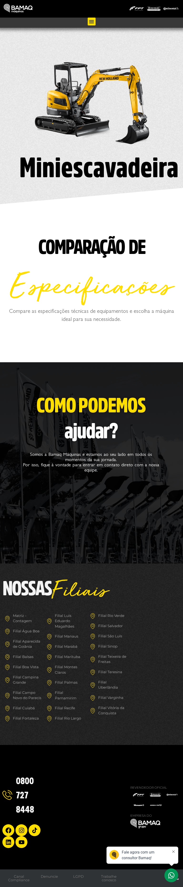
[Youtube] (21, 842)
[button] (92, 21)
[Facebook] (8, 830)
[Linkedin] (8, 842)
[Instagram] (21, 830)
